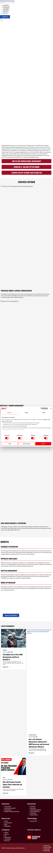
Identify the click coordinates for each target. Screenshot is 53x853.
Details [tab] (26, 412)
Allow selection (26, 443)
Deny (9, 443)
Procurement (10, 125)
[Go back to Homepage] (7, 1)
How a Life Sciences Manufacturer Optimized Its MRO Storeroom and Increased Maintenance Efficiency (39, 743)
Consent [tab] (9, 412)
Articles (5, 650)
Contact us (5, 17)
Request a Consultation (11, 615)
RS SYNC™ (37, 152)
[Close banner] (50, 408)
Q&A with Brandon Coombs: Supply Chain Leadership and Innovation (12, 784)
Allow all (43, 443)
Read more (5, 667)
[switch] (20, 438)
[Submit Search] (13, 2)
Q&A (4, 777)
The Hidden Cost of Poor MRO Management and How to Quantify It (13, 657)
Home (3, 125)
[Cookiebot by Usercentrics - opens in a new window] (42, 408)
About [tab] (43, 412)
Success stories (32, 735)
